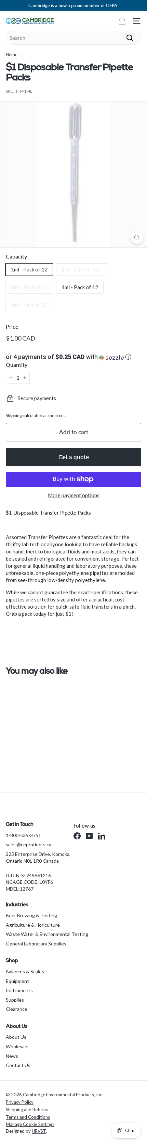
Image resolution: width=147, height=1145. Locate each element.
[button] (73, 357)
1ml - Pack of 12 (29, 269)
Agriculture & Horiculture (33, 925)
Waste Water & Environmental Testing (47, 934)
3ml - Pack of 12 (29, 287)
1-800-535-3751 (23, 835)
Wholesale (17, 1046)
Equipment (17, 981)
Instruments (19, 990)
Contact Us (18, 1065)
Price (12, 326)
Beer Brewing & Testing (31, 915)
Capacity (16, 256)
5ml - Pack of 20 (29, 305)
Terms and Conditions (28, 1117)
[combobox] (73, 38)
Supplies (15, 1000)
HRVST (39, 1131)
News (12, 1056)
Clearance (16, 1009)
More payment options (73, 495)
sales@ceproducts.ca (28, 844)
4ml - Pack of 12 (80, 287)
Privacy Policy (20, 1102)
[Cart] (122, 21)
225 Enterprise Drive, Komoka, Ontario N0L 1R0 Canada (38, 857)
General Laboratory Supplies (36, 943)
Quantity (16, 364)
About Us (16, 1037)
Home (11, 54)
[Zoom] (137, 237)
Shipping (14, 415)
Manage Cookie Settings (30, 1124)
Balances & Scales (25, 971)
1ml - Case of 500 (82, 269)
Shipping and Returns (27, 1109)
